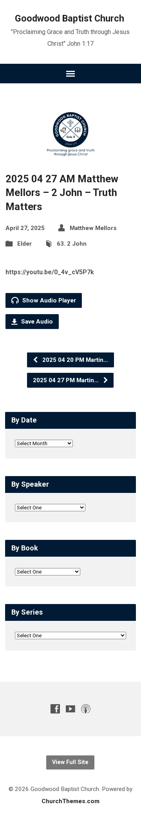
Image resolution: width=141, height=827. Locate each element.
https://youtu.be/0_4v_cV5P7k (49, 272)
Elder (24, 243)
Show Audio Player (48, 300)
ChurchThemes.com (70, 801)
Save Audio (36, 321)
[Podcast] (85, 708)
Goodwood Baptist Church (69, 18)
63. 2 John (72, 243)
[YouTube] (70, 708)
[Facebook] (55, 708)
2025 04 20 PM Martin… (74, 359)
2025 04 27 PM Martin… (66, 380)
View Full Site (70, 762)
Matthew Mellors (93, 228)
